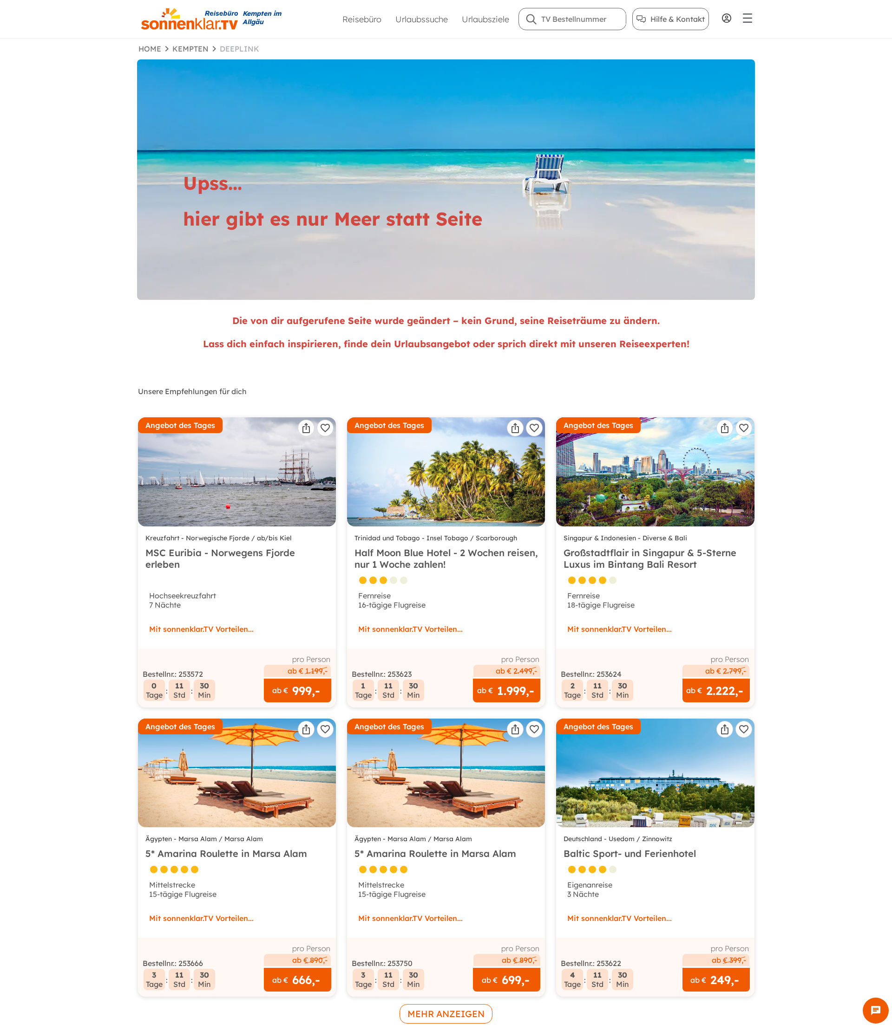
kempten (190, 48)
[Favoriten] (325, 428)
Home (149, 48)
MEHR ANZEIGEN (446, 1013)
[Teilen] (306, 428)
